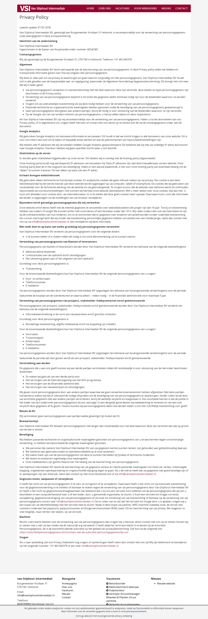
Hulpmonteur (116, 590)
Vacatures (122, 8)
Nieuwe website (166, 583)
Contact (181, 8)
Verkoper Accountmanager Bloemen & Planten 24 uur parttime (123, 597)
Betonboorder (116, 583)
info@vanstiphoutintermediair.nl (50, 221)
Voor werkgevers (145, 8)
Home (90, 8)
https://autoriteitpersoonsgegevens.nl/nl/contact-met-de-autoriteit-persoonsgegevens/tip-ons (74, 532)
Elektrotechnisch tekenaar (123, 587)
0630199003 (24, 604)
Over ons (105, 8)
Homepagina (69, 583)
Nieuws (166, 8)
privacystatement (136, 611)
